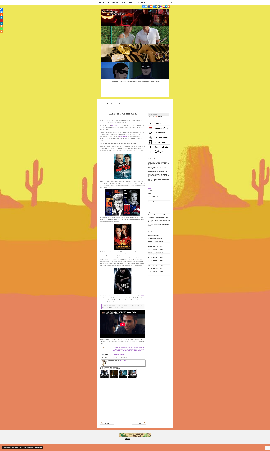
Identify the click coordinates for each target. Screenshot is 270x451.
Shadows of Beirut (152, 201)
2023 (149, 244)
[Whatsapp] (1, 28)
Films (130, 2)
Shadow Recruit (137, 350)
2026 (149, 235)
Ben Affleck (124, 347)
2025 (149, 238)
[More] (1, 31)
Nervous (150, 193)
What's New (151, 158)
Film (118, 349)
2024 (149, 241)
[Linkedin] (1, 17)
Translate (159, 116)
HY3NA (149, 199)
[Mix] (1, 26)
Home (99, 2)
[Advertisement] (153, 301)
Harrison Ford (124, 349)
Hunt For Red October (134, 349)
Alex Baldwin (116, 347)
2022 (149, 246)
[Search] (171, 2)
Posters (118, 354)
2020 (149, 252)
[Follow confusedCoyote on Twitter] (146, 6)
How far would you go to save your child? (157, 171)
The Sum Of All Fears (118, 352)
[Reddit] (1, 14)
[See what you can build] (154, 6)
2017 (149, 260)
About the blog (140, 2)
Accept (38, 447)
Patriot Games (120, 350)
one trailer (114, 125)
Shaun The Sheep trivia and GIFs (157, 214)
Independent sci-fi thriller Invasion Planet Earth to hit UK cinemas (135, 81)
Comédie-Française (152, 190)
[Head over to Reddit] (151, 6)
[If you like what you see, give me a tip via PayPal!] (166, 6)
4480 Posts (123, 360)
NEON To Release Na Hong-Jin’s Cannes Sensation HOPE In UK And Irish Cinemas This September (158, 175)
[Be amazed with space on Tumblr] (159, 6)
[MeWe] (1, 23)
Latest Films (152, 187)
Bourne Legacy (123, 136)
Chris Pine (130, 347)
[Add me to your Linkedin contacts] (156, 6)
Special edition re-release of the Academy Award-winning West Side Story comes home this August (158, 163)
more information (30, 447)
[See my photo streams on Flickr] (161, 6)
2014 (149, 268)
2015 (149, 265)
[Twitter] (1, 12)
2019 (149, 255)
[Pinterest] (1, 20)
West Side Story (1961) (153, 196)
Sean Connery (128, 350)
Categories (114, 2)
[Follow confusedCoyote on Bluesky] (143, 6)
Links (123, 2)
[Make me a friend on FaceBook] (149, 6)
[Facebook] (1, 9)
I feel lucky (106, 2)
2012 (149, 274)
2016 (149, 263)
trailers (123, 354)
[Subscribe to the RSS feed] (169, 6)
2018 (149, 257)
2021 (149, 249)
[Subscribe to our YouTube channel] (164, 6)
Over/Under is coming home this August (159, 217)
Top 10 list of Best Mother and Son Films (159, 212)
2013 (149, 271)
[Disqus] (123, 398)
